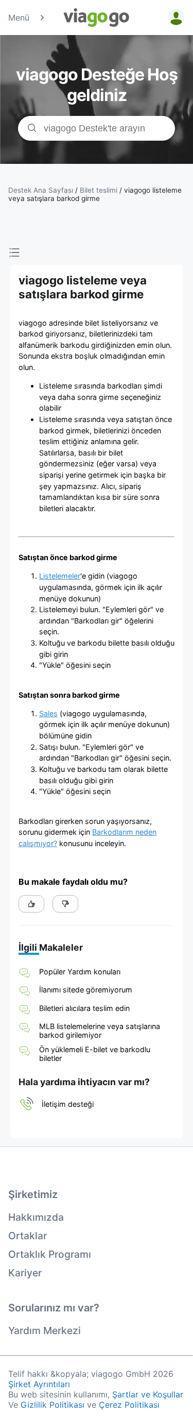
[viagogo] (97, 17)
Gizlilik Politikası (52, 1405)
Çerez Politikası (129, 1405)
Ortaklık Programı (49, 1254)
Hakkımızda (36, 1217)
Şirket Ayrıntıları (39, 1384)
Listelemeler (59, 575)
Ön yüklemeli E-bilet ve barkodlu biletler (94, 1054)
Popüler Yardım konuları (79, 971)
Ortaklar (27, 1235)
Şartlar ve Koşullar (147, 1394)
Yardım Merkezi (44, 1330)
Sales (48, 713)
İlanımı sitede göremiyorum (85, 989)
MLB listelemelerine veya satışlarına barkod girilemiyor (99, 1030)
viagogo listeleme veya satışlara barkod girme (95, 194)
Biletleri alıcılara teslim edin (84, 1008)
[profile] (174, 17)
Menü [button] (18, 17)
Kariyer (25, 1273)
